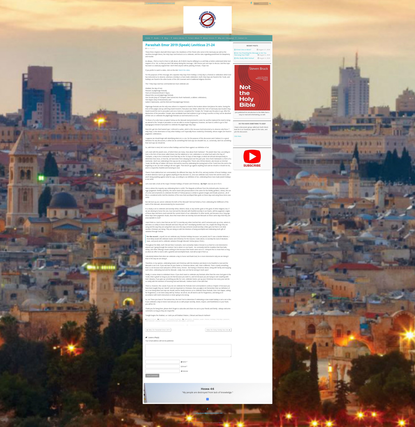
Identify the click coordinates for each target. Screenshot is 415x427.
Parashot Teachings (175, 319)
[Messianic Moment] (207, 33)
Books (156, 38)
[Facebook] (251, 3)
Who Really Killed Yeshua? (245, 58)
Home (147, 38)
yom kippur (182, 321)
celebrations (188, 319)
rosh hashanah (149, 321)
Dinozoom (234, 423)
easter (202, 319)
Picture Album (194, 38)
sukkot (163, 321)
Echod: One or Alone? (243, 50)
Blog (166, 38)
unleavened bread (172, 321)
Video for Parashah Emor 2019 (159, 330)
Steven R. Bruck (151, 319)
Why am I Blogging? (226, 38)
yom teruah (190, 321)
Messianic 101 (163, 319)
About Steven (208, 38)
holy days (219, 319)
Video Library (178, 38)
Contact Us (242, 38)
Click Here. (237, 136)
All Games (213, 423)
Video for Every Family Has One (217, 330)
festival (207, 319)
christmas (196, 319)
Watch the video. (184, 70)
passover (226, 319)
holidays (212, 319)
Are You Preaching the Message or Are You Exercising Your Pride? (250, 54)
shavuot (158, 321)
